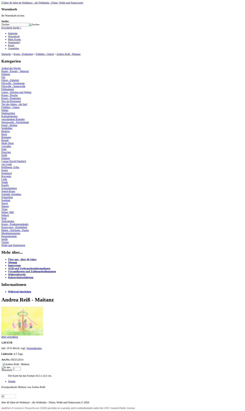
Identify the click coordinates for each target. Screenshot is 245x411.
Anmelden (13, 48)
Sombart (5, 200)
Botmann (6, 137)
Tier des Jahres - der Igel (14, 104)
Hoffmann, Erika (10, 167)
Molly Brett (7, 143)
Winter (4, 110)
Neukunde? (14, 42)
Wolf (3, 218)
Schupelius (7, 197)
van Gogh (6, 164)
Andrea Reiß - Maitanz (68, 54)
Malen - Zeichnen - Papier (15, 230)
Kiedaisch (6, 173)
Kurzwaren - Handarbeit (14, 227)
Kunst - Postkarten (23, 54)
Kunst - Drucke (9, 95)
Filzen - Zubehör (10, 80)
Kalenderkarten (9, 116)
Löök (4, 179)
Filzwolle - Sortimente (13, 83)
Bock (4, 134)
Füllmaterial (7, 89)
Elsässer (5, 158)
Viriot (4, 209)
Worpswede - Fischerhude (15, 122)
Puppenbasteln (9, 236)
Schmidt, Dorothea (11, 194)
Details (11, 381)
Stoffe (4, 239)
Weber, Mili (7, 212)
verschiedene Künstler (13, 119)
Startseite (13, 33)
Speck (4, 203)
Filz (3, 77)
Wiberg (5, 215)
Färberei (5, 74)
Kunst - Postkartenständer (14, 224)
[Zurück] (8, 397)
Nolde (4, 182)
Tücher (5, 242)
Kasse (11, 45)
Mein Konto (14, 39)
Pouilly (5, 185)
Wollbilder (6, 128)
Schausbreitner (9, 188)
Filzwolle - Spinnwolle (13, 86)
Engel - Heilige (9, 125)
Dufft (4, 155)
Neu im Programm (11, 101)
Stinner (5, 206)
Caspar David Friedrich (13, 161)
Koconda (6, 176)
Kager (4, 170)
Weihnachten (8, 113)
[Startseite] (42, 2)
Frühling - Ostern (45, 54)
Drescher (6, 152)
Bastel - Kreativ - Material (15, 71)
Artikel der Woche (11, 68)
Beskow (5, 131)
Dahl (3, 149)
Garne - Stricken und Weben (16, 92)
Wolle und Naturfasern (13, 245)
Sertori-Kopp (8, 191)
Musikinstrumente (10, 233)
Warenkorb (14, 36)
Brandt (4, 140)
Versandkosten (34, 348)
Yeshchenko (7, 221)
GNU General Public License (119, 408)
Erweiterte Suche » (11, 27)
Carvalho (6, 146)
